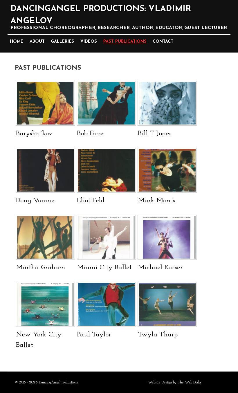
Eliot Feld (90, 200)
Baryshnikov (34, 133)
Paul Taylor (94, 334)
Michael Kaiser (160, 267)
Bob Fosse (90, 133)
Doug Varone (35, 200)
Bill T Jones (154, 133)
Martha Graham (40, 267)
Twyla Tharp (158, 334)
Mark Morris (156, 200)
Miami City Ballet (104, 267)
